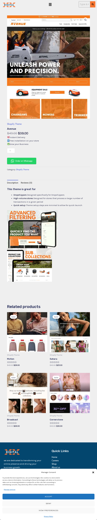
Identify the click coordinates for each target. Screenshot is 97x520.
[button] (93, 472)
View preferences (48, 510)
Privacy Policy (48, 516)
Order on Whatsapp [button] (23, 161)
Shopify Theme (14, 124)
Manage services (9, 489)
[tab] (12, 182)
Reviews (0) (26, 182)
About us (56, 467)
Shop (54, 464)
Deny (48, 503)
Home (54, 457)
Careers (55, 460)
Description (12, 182)
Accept (48, 496)
